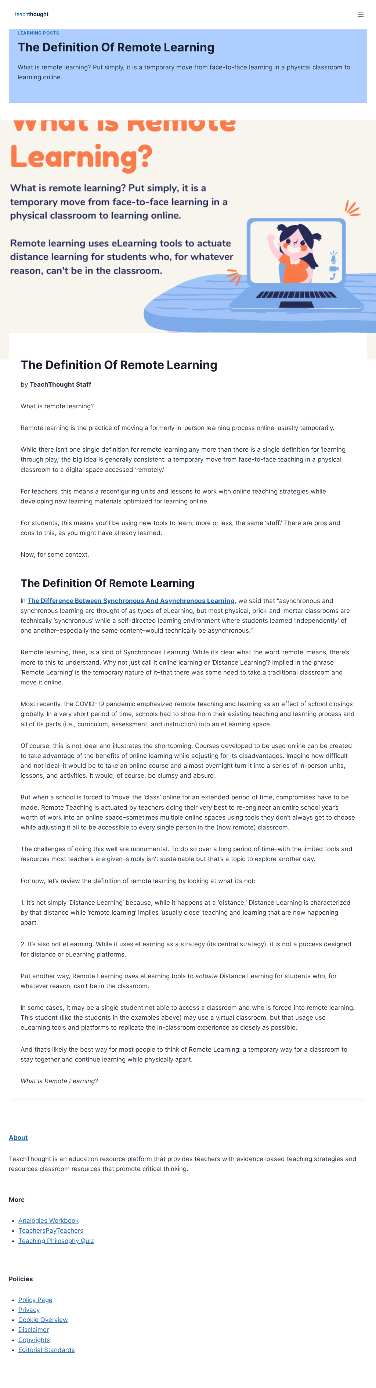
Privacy (29, 1309)
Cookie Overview (43, 1319)
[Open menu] (360, 14)
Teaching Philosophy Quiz (56, 1240)
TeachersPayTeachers (50, 1230)
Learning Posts (38, 33)
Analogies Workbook (48, 1220)
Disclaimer (33, 1329)
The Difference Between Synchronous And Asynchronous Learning (131, 600)
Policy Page (35, 1300)
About (18, 1137)
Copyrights (34, 1340)
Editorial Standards (46, 1349)
